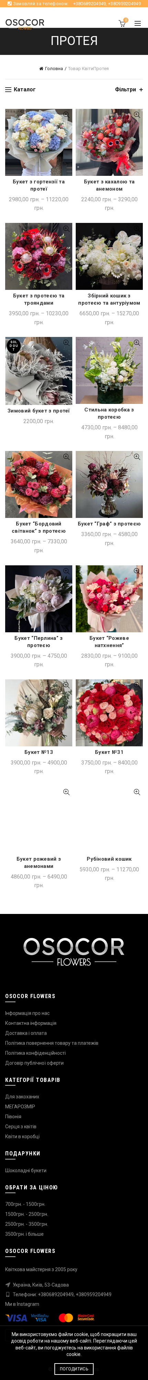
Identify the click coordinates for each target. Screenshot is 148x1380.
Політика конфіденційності (35, 1053)
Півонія (13, 1116)
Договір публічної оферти (34, 1063)
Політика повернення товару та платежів (51, 1043)
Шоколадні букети (25, 1170)
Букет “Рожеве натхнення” (109, 641)
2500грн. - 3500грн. (26, 1224)
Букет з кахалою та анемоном (109, 185)
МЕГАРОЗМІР (20, 1106)
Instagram (28, 1304)
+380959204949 (124, 3)
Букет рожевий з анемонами (39, 862)
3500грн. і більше (24, 1234)
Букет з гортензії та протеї (39, 185)
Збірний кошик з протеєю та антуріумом (109, 299)
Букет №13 (38, 752)
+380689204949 (89, 3)
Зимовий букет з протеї (39, 411)
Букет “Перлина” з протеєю (38, 641)
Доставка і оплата (26, 1033)
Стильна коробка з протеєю (109, 413)
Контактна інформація (30, 1023)
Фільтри (125, 89)
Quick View (66, 115)
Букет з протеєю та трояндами (38, 299)
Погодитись (74, 1369)
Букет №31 (109, 752)
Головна (54, 68)
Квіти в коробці (22, 1136)
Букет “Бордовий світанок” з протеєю (39, 527)
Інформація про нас (27, 1013)
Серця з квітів (20, 1126)
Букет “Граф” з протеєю (109, 524)
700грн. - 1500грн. (25, 1204)
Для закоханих (22, 1096)
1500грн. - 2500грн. (26, 1214)
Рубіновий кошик (109, 859)
